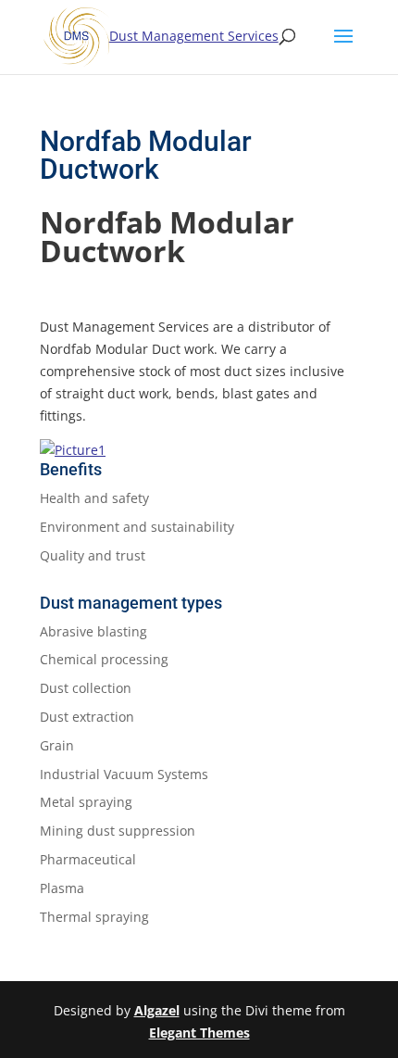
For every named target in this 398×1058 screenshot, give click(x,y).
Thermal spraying (94, 917)
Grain (57, 745)
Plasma (62, 888)
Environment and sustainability (137, 526)
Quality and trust (92, 555)
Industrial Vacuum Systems (124, 774)
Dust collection (85, 688)
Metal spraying (86, 802)
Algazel (157, 1010)
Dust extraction (87, 716)
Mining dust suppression (117, 830)
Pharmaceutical (88, 859)
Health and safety (94, 498)
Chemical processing (104, 659)
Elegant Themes (199, 1032)
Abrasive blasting (93, 631)
